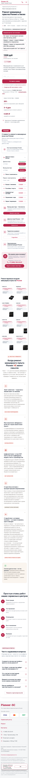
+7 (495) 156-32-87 (17, 90)
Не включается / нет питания (11, 32)
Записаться (14, 225)
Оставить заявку (14, 81)
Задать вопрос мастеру (14, 266)
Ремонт (3, 723)
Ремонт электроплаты (9, 178)
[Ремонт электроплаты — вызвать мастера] (22, 180)
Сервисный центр (6, 719)
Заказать (22, 164)
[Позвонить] (22, 2)
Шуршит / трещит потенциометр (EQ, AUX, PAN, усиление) (13, 45)
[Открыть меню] (26, 2)
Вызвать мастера (14, 213)
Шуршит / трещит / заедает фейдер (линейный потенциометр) (13, 41)
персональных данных (20, 85)
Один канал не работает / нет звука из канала (14, 49)
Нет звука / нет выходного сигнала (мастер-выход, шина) (13, 36)
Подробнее (14, 237)
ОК (20, 766)
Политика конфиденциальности (9, 754)
